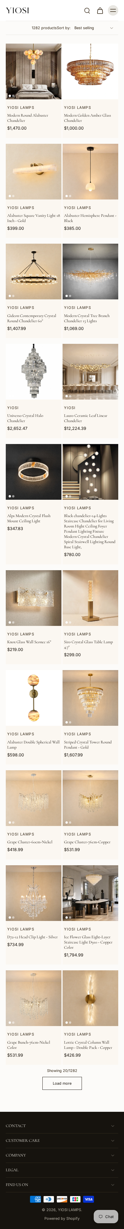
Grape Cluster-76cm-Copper (87, 842)
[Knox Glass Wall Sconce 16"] (33, 598)
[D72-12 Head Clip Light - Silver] (33, 893)
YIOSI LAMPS (69, 1210)
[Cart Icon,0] (99, 10)
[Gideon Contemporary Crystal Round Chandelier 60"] (33, 271)
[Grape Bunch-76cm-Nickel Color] (33, 998)
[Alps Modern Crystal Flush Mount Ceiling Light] (33, 472)
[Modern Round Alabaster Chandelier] (33, 71)
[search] (87, 10)
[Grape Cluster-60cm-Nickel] (33, 798)
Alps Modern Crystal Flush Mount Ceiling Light (28, 518)
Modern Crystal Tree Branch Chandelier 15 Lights (87, 318)
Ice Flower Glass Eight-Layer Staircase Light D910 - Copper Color (88, 942)
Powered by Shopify (62, 1218)
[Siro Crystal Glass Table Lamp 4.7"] (90, 598)
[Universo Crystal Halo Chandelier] (33, 372)
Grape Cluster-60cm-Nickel (29, 842)
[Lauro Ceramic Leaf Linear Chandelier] (90, 372)
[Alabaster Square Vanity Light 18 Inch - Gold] (33, 171)
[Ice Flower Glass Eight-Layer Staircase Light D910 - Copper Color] (90, 893)
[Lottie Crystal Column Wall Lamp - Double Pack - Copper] (90, 998)
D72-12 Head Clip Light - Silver (32, 937)
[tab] (10, 96)
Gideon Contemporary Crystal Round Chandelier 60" (31, 318)
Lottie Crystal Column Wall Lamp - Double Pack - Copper (88, 1045)
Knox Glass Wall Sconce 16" (29, 641)
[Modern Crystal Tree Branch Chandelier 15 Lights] (90, 271)
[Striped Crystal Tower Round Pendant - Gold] (90, 698)
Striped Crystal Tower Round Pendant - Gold (88, 745)
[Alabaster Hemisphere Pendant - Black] (90, 171)
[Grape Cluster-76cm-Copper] (90, 798)
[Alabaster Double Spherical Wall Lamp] (33, 698)
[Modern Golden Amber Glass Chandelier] (90, 71)
